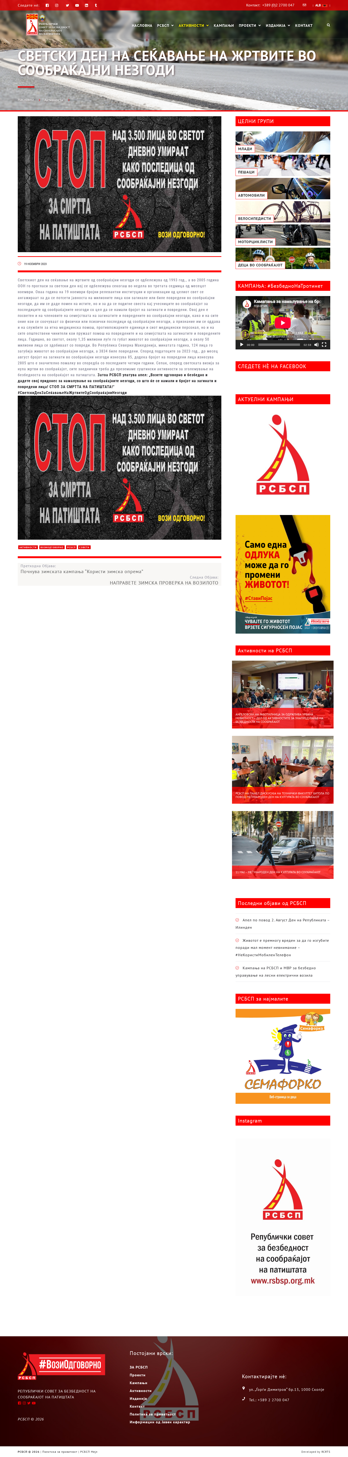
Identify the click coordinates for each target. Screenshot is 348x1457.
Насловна (142, 25)
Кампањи (224, 25)
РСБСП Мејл (89, 1451)
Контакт (304, 25)
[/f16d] (57, 5)
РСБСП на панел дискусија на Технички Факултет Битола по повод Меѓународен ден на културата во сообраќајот (282, 795)
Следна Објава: (164, 580)
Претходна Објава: (82, 568)
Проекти (247, 26)
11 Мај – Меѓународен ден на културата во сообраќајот (278, 872)
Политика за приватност (153, 1414)
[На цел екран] (324, 344)
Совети (84, 547)
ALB (318, 5)
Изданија (276, 26)
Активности (191, 26)
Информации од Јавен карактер (160, 1422)
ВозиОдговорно (51, 547)
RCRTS (325, 1451)
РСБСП (163, 26)
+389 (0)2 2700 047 (278, 5)
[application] (283, 322)
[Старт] (241, 344)
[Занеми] (316, 344)
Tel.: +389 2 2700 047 (269, 1399)
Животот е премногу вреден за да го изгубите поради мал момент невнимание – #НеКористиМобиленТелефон (282, 947)
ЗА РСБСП (139, 1367)
